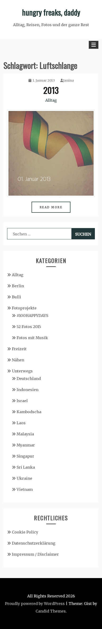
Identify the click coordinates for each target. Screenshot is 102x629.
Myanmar (26, 445)
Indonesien (27, 389)
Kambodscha (29, 411)
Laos (21, 423)
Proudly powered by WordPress (35, 603)
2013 (51, 90)
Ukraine (24, 478)
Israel (22, 400)
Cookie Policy (25, 532)
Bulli (16, 297)
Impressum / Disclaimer (35, 554)
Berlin (18, 285)
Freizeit (19, 348)
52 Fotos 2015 (29, 326)
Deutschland (29, 378)
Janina (68, 80)
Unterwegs (22, 371)
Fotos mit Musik (32, 337)
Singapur (25, 456)
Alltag (51, 100)
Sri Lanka (26, 467)
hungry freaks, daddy (51, 12)
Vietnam (25, 489)
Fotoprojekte (24, 308)
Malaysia (25, 434)
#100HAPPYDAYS (32, 315)
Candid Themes (51, 611)
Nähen (18, 360)
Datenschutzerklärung (33, 543)
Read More (51, 207)
